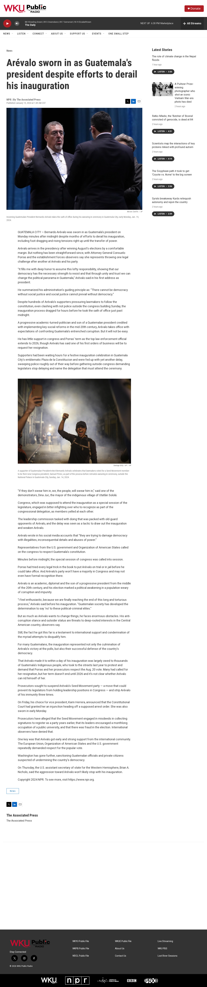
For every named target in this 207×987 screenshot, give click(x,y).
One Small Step (118, 33)
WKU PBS (162, 948)
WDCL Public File (80, 956)
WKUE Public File (123, 941)
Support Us (77, 33)
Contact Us (120, 956)
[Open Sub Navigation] (12, 33)
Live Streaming (165, 941)
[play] (7, 23)
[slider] (22, 23)
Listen (21, 33)
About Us (57, 33)
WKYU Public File (80, 941)
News (6, 33)
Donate (196, 8)
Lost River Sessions (167, 956)
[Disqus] (103, 885)
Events (96, 33)
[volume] (17, 23)
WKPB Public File (80, 948)
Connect (38, 33)
